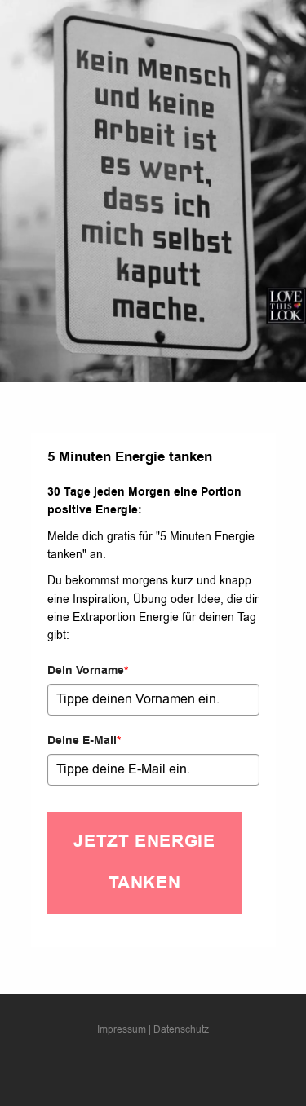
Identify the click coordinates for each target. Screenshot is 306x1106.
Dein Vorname (87, 671)
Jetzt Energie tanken (144, 862)
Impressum (121, 1029)
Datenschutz (181, 1029)
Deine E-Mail (84, 741)
